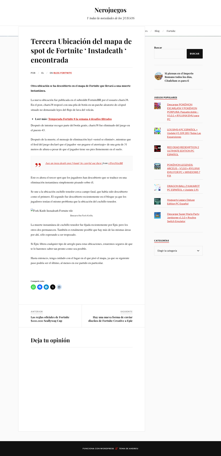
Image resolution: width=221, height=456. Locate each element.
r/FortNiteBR (115, 163)
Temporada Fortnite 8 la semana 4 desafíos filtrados (80, 119)
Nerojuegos (110, 10)
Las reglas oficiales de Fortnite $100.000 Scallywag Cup (50, 318)
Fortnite (171, 31)
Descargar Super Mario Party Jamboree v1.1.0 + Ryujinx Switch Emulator (183, 217)
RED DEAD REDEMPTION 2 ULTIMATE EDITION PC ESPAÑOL (183, 151)
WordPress (107, 448)
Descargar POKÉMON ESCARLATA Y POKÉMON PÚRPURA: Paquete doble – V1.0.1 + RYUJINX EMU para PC (183, 111)
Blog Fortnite (63, 73)
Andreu (133, 448)
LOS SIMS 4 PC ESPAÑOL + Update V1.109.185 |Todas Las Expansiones (184, 133)
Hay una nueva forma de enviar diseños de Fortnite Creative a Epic (110, 318)
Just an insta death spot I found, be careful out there (73, 163)
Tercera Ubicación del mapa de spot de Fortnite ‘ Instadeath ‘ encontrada (81, 50)
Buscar (158, 47)
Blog (157, 31)
